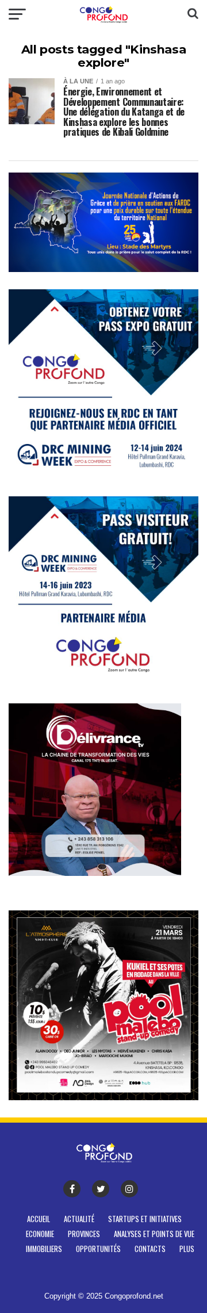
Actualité (79, 1219)
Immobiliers (44, 1248)
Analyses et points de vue (154, 1233)
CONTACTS (150, 1248)
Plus (186, 1248)
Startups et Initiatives (145, 1219)
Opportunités (98, 1248)
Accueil (38, 1219)
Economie (40, 1233)
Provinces (84, 1233)
